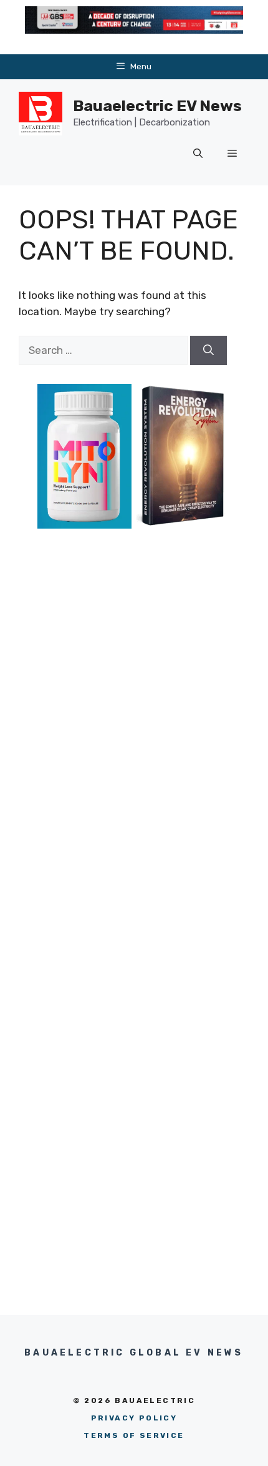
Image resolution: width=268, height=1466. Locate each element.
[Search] (208, 351)
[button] (198, 154)
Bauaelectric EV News (157, 106)
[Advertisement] (134, 713)
